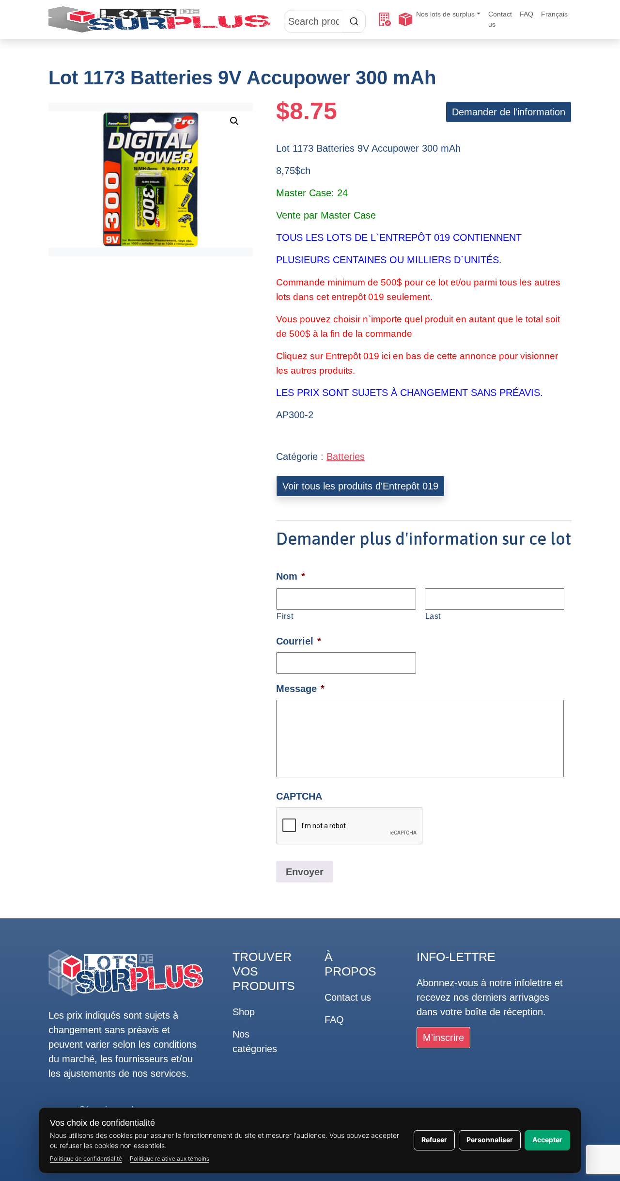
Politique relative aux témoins (169, 1158)
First (285, 616)
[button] (234, 121)
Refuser (434, 1139)
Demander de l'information (508, 112)
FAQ (526, 14)
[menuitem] (554, 14)
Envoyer (305, 871)
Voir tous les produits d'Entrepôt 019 (360, 486)
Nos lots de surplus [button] (445, 14)
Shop (243, 1012)
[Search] (325, 19)
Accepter (547, 1139)
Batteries (345, 456)
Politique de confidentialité (86, 1158)
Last (433, 616)
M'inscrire (443, 1037)
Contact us (500, 19)
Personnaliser (489, 1139)
